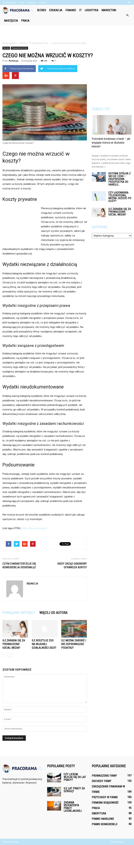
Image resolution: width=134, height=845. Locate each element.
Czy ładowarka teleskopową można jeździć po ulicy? (119, 197)
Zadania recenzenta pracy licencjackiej (73, 806)
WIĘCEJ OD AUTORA (53, 613)
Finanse (70, 10)
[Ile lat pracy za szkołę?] (54, 791)
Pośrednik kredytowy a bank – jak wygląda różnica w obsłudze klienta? (111, 142)
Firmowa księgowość (105, 802)
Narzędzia (11, 20)
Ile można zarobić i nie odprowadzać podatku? (73, 644)
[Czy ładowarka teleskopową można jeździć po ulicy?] (99, 196)
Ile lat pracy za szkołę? (74, 790)
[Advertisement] (67, 33)
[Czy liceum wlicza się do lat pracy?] (54, 777)
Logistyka (91, 10)
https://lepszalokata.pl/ (34, 528)
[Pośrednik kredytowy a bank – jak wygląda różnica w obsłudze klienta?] (112, 125)
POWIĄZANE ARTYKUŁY (18, 613)
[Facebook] (129, 2)
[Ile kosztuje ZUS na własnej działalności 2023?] (44, 629)
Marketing (109, 10)
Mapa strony (117, 841)
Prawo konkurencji (104, 824)
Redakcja (13, 60)
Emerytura (99, 813)
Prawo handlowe (103, 818)
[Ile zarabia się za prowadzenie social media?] (15, 629)
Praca (25, 20)
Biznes (41, 10)
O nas (21, 2)
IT (80, 10)
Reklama (32, 2)
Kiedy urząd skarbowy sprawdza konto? (72, 565)
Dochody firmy (101, 781)
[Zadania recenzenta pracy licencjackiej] (54, 805)
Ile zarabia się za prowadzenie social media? (13, 644)
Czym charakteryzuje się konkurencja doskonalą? (19, 565)
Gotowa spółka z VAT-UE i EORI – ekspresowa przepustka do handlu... (119, 179)
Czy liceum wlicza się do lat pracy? (75, 777)
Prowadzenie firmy (19, 48)
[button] (127, 15)
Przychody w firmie (105, 797)
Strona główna (9, 2)
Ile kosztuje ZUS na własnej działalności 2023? (44, 644)
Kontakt (42, 2)
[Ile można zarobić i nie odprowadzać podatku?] (74, 629)
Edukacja (55, 10)
